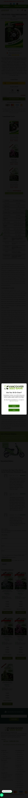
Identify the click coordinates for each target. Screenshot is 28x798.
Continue (14, 406)
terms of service (14, 401)
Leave (14, 410)
